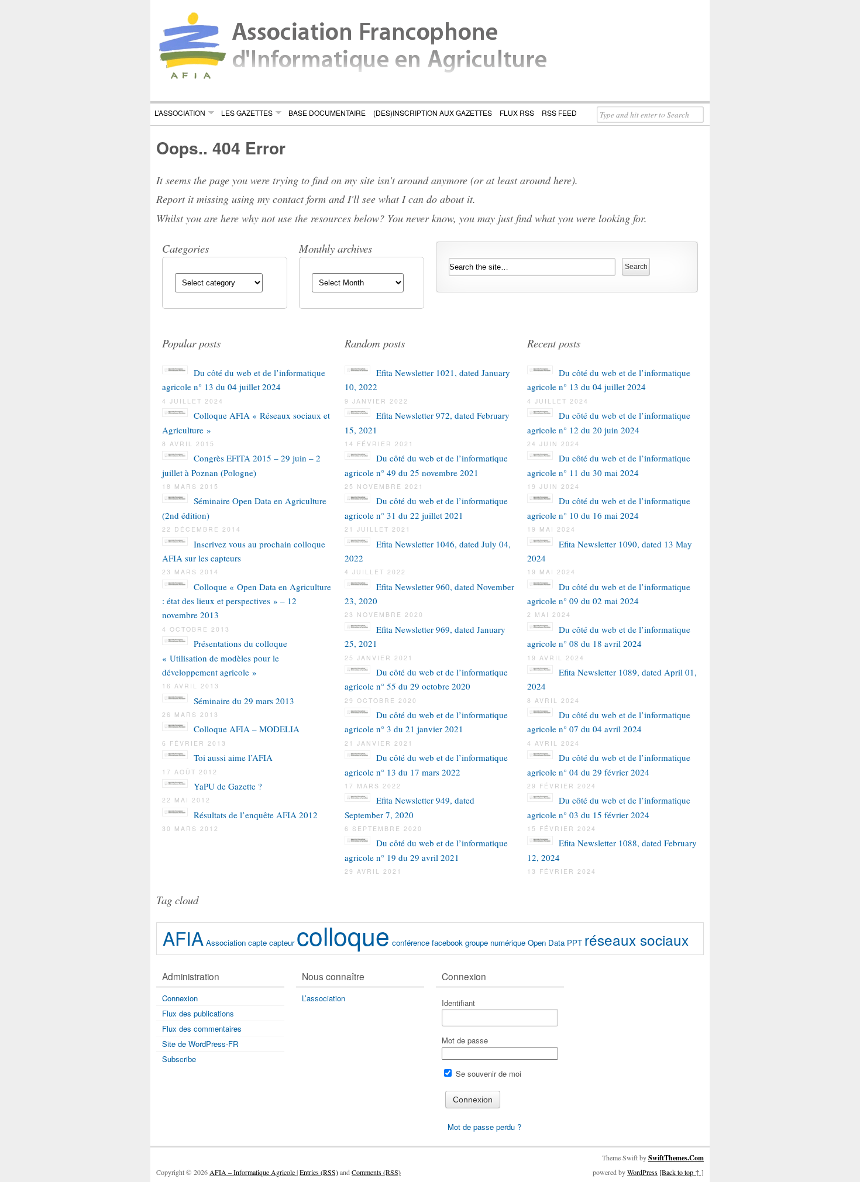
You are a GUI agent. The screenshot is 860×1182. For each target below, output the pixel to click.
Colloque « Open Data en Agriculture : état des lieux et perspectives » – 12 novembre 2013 (246, 601)
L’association (179, 113)
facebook (447, 942)
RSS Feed (559, 113)
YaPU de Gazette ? (228, 786)
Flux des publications (198, 1013)
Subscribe (179, 1058)
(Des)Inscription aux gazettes (432, 113)
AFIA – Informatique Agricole (253, 1172)
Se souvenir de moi (487, 1073)
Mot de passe (465, 1040)
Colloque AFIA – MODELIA (247, 729)
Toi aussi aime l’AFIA (233, 757)
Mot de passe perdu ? (484, 1126)
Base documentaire (327, 113)
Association (226, 942)
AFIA (183, 938)
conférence (410, 942)
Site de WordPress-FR (200, 1043)
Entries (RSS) (319, 1172)
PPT (574, 942)
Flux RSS (517, 113)
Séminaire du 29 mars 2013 (244, 701)
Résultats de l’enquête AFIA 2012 (256, 815)
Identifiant (458, 1002)
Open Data (546, 942)
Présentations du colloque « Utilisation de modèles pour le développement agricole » (224, 657)
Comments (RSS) (376, 1172)
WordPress (642, 1172)
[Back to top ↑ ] (681, 1172)
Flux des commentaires (202, 1028)
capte (257, 942)
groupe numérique (495, 942)
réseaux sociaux (636, 939)
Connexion (180, 998)
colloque (343, 935)
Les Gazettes (247, 113)
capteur (281, 942)
